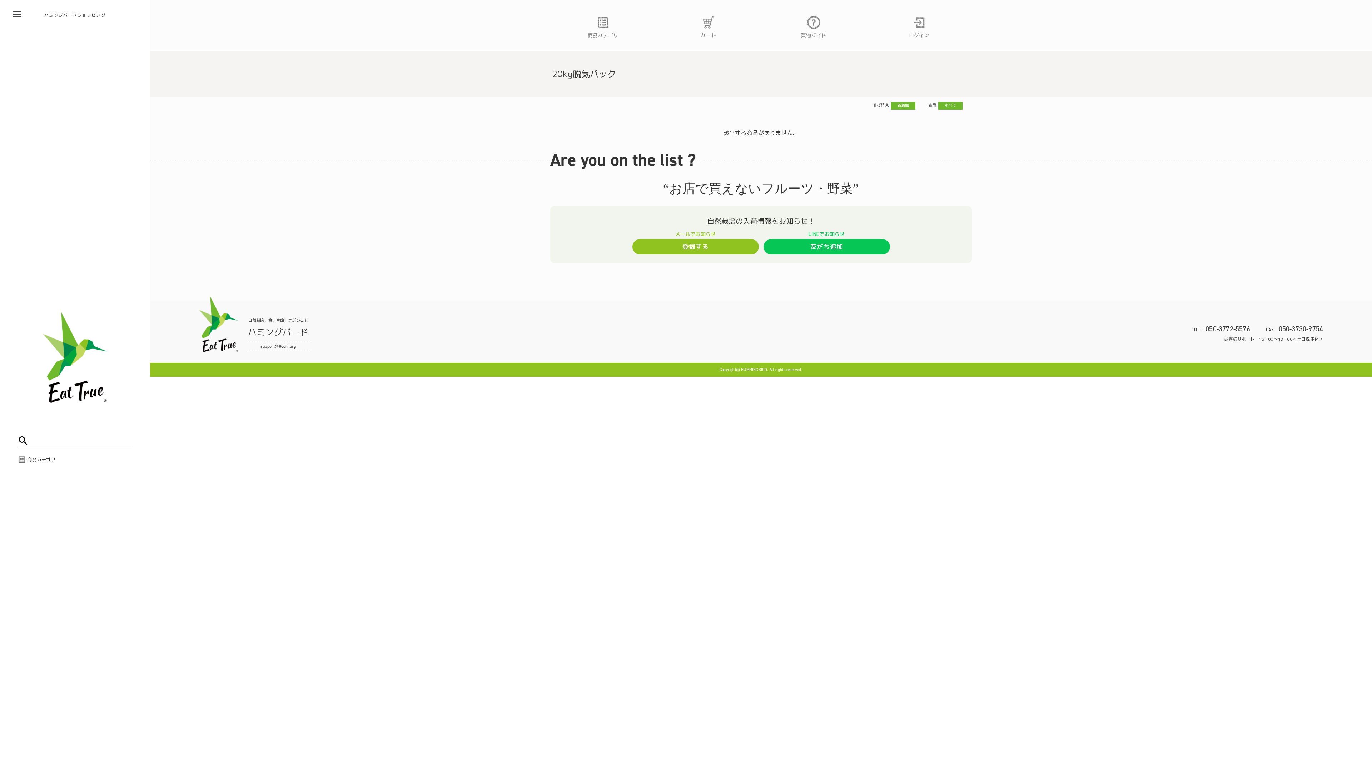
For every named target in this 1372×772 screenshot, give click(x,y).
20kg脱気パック (584, 74)
